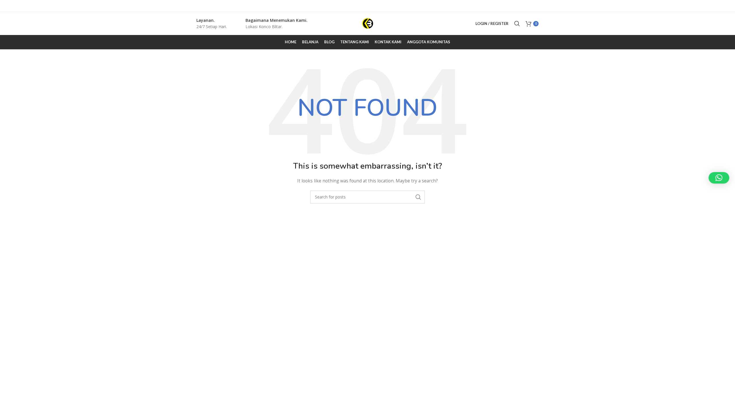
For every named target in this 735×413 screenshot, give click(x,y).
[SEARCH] (418, 197)
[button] (719, 178)
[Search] (517, 23)
